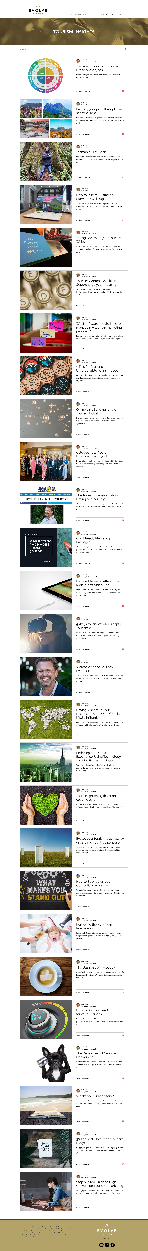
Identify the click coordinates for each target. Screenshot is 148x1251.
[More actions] (123, 60)
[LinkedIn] (107, 1245)
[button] (125, 49)
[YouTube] (101, 1245)
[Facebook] (112, 1245)
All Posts (23, 49)
